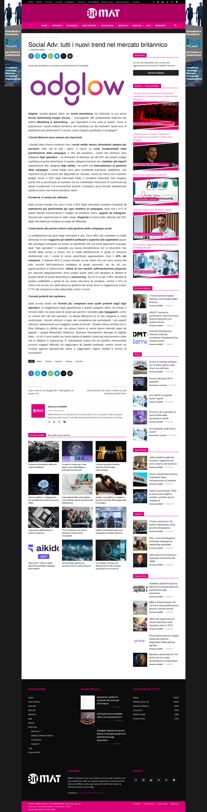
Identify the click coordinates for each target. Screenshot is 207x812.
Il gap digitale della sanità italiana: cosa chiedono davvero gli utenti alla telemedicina (77, 500)
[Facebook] (153, 2)
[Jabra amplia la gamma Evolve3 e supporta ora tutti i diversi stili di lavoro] (140, 463)
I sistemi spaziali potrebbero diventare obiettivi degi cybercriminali (108, 467)
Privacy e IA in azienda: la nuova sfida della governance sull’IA (162, 415)
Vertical (137, 25)
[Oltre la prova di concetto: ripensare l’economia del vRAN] (140, 560)
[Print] (70, 56)
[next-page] (34, 574)
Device (31, 722)
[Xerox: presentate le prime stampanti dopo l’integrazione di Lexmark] (140, 479)
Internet (57, 25)
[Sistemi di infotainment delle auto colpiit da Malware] (43, 451)
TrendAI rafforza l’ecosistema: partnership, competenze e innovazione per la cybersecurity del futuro (155, 96)
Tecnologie (107, 25)
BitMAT (31, 2)
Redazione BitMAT (38, 50)
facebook (48, 361)
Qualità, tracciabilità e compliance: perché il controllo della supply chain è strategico (111, 500)
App (148, 25)
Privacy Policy (162, 804)
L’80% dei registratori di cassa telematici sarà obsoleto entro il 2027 (161, 622)
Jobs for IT (36, 731)
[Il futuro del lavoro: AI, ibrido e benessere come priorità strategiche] (77, 517)
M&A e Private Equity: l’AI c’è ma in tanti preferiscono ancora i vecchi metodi (163, 605)
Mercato (123, 25)
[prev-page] (30, 574)
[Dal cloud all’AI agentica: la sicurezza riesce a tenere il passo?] (77, 550)
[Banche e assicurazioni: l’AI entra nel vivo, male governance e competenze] (140, 660)
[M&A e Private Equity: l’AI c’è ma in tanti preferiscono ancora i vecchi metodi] (140, 608)
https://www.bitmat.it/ (56, 411)
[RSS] (167, 2)
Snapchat (68, 361)
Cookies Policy (149, 804)
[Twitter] (172, 2)
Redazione (175, 804)
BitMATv (39, 2)
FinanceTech (34, 752)
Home (30, 37)
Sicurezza (71, 25)
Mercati (31, 710)
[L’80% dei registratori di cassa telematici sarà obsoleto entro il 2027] (140, 624)
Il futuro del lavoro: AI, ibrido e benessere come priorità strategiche (74, 533)
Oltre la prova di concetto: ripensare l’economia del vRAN (163, 558)
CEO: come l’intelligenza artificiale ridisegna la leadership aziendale (162, 541)
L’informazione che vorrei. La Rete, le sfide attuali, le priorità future (106, 392)
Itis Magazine (69, 2)
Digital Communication (42, 735)
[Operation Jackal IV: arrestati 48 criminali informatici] (88, 702)
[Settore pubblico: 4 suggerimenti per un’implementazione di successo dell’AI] (43, 484)
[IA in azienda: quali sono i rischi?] (140, 434)
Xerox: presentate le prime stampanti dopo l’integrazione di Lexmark (163, 477)
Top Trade (48, 2)
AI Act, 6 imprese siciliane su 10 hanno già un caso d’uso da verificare (163, 365)
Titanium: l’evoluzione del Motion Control (152, 209)
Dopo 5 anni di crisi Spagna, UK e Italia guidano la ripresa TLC (51, 392)
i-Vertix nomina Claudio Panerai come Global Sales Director (163, 299)
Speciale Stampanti (123, 2)
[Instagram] (158, 2)
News (44, 25)
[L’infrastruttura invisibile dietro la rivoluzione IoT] (88, 719)
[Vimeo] (176, 2)
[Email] (63, 56)
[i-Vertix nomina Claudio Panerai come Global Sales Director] (140, 301)
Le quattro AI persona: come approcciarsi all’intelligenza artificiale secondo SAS (74, 467)
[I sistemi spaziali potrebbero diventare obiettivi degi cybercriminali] (111, 451)
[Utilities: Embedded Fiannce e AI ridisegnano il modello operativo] (111, 517)
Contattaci (136, 2)
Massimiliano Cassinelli (158, 385)
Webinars (160, 25)
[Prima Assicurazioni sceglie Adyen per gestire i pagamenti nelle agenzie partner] (140, 641)
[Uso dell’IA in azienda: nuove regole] (140, 401)
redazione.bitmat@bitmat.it (91, 792)
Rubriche (32, 727)
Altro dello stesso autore (59, 435)
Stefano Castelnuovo (105, 720)
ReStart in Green (107, 2)
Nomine (32, 714)
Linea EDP (58, 2)
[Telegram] (57, 56)
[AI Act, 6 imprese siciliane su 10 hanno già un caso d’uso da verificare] (140, 367)
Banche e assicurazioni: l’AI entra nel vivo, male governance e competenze (163, 657)
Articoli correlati (37, 435)
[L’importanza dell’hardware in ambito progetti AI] (43, 517)
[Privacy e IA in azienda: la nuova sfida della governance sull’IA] (140, 417)
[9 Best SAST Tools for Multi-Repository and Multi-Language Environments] (43, 550)
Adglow (39, 361)
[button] (175, 25)
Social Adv (79, 361)
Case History (89, 25)
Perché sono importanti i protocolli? (150, 174)
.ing (30, 748)
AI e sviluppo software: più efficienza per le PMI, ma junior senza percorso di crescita (108, 566)
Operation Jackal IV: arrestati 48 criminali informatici (108, 700)
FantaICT (35, 744)
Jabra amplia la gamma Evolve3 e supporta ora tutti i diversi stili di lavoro (163, 460)
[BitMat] (103, 13)
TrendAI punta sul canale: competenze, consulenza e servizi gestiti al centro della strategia (152, 137)
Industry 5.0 (81, 2)
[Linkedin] (163, 2)
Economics (36, 739)
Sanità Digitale (93, 2)
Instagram (58, 361)
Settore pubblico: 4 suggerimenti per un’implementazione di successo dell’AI (43, 500)
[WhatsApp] (50, 56)
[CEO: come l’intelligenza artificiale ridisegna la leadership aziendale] (140, 544)
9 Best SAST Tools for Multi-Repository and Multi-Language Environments (41, 566)
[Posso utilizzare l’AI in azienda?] (140, 384)
